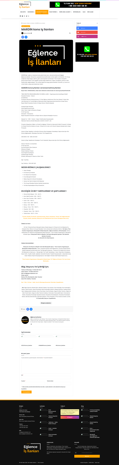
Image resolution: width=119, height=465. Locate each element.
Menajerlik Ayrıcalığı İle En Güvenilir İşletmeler (95, 436)
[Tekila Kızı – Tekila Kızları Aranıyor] (43, 424)
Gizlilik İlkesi (91, 462)
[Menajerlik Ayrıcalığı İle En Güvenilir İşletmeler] (85, 436)
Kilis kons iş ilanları (60, 345)
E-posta (23, 380)
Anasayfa (24, 23)
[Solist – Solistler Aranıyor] (43, 430)
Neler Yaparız (53, 11)
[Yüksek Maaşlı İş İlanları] (85, 418)
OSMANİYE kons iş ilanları (45, 345)
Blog (84, 11)
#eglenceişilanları (46, 303)
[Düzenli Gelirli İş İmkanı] (85, 424)
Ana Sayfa (23, 11)
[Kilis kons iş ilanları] (63, 340)
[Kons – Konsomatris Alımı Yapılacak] (85, 430)
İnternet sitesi (50, 380)
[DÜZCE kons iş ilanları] (28, 340)
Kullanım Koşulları (84, 462)
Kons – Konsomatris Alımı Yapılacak (94, 430)
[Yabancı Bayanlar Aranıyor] (43, 418)
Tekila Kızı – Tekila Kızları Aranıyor (53, 423)
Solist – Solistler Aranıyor (52, 429)
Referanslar (76, 11)
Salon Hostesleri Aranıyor (52, 435)
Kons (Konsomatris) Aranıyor (52, 411)
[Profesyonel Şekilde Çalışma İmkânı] (85, 411)
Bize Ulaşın (90, 11)
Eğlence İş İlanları (41, 11)
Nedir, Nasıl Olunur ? (65, 11)
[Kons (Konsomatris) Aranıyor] (43, 411)
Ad (22, 375)
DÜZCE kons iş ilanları (26, 345)
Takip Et (70, 417)
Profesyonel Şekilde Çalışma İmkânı (95, 410)
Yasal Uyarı (97, 462)
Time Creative (41, 462)
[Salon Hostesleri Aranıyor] (43, 436)
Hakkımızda (31, 11)
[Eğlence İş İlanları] (27, 5)
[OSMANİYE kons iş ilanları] (46, 340)
